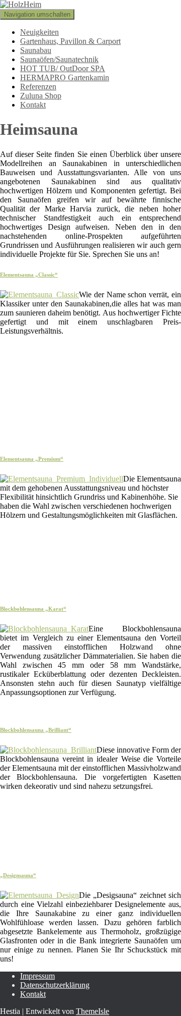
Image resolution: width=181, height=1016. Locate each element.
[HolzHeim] (20, 4)
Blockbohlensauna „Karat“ (33, 609)
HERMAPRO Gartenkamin (64, 77)
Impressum (37, 976)
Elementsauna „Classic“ (29, 275)
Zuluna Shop (40, 95)
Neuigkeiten (39, 32)
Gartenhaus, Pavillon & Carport (70, 41)
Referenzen (38, 86)
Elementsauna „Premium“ (31, 459)
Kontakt (33, 104)
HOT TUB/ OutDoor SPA (62, 68)
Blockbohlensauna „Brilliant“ (35, 730)
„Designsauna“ (18, 875)
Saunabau (35, 50)
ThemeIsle (92, 1011)
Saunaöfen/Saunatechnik (59, 59)
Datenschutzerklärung (54, 985)
